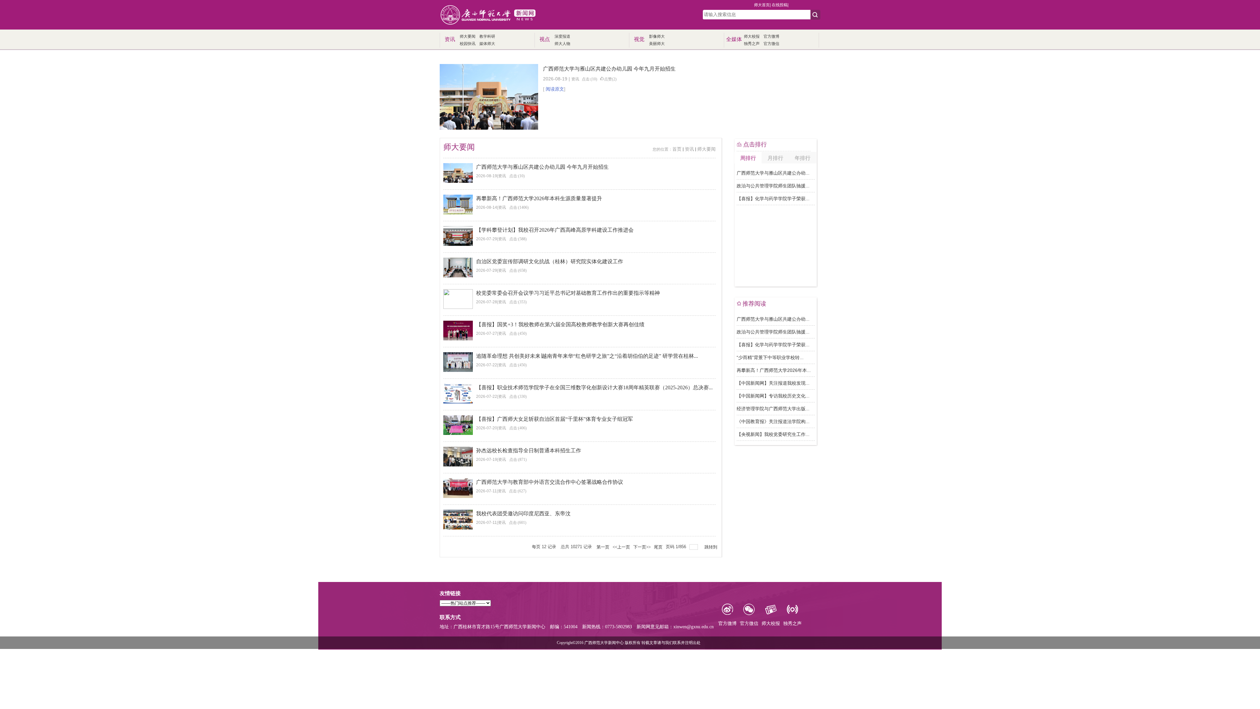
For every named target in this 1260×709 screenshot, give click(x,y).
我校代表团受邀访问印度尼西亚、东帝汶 (523, 513)
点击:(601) (517, 522)
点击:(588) (518, 239)
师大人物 (562, 43)
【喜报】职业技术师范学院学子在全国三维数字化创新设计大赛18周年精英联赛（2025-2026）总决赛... (594, 387)
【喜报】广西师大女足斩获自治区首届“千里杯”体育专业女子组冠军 (554, 419)
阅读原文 (555, 89)
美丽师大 (657, 43)
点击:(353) (518, 302)
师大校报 (752, 36)
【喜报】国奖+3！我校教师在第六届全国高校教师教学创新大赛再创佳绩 (560, 324)
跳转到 (711, 547)
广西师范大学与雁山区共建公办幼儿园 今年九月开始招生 (609, 69)
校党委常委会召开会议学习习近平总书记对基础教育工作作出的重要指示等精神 (568, 293)
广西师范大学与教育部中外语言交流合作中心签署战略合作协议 (549, 482)
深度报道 (562, 36)
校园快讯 (467, 43)
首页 (677, 149)
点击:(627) (517, 491)
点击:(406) (518, 428)
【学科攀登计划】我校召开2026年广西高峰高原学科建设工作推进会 (555, 230)
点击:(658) (518, 270)
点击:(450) (518, 333)
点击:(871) (518, 459)
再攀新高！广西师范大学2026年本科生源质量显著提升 (539, 198)
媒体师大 (487, 43)
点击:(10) (589, 79)
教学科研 (487, 36)
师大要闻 (467, 36)
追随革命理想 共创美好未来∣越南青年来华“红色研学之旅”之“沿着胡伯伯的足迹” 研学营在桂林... (587, 356)
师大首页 (762, 5)
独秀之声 (752, 43)
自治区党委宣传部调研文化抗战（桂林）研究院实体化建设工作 (549, 261)
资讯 (575, 79)
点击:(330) (518, 396)
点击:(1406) (519, 207)
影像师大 (657, 36)
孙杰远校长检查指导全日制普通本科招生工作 (528, 450)
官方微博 (771, 36)
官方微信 (771, 43)
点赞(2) (610, 79)
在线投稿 (780, 5)
